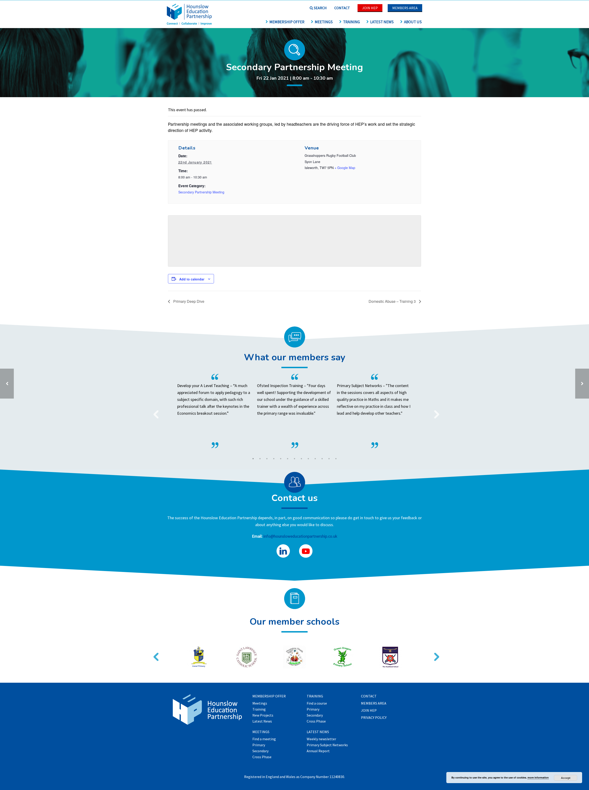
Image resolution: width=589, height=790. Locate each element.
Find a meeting (264, 739)
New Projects (262, 715)
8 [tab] (301, 458)
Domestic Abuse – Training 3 (393, 301)
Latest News (382, 21)
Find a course (317, 703)
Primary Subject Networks (327, 745)
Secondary (260, 751)
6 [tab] (287, 458)
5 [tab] (280, 458)
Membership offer (286, 21)
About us (413, 21)
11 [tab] (322, 458)
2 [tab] (260, 458)
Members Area (405, 8)
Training (351, 21)
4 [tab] (273, 458)
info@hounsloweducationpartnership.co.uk (300, 536)
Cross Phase (261, 757)
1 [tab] (253, 458)
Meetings (324, 21)
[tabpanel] (295, 411)
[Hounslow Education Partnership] (190, 23)
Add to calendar (191, 279)
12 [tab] (329, 458)
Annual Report (318, 751)
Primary (258, 745)
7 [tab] (294, 458)
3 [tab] (267, 458)
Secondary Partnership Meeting (201, 192)
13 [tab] (336, 458)
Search (320, 8)
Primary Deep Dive (188, 301)
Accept (565, 778)
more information (538, 777)
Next (435, 411)
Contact (342, 8)
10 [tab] (315, 458)
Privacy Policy (374, 718)
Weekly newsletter (321, 739)
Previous (154, 411)
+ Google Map (345, 167)
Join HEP (370, 8)
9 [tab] (308, 458)
